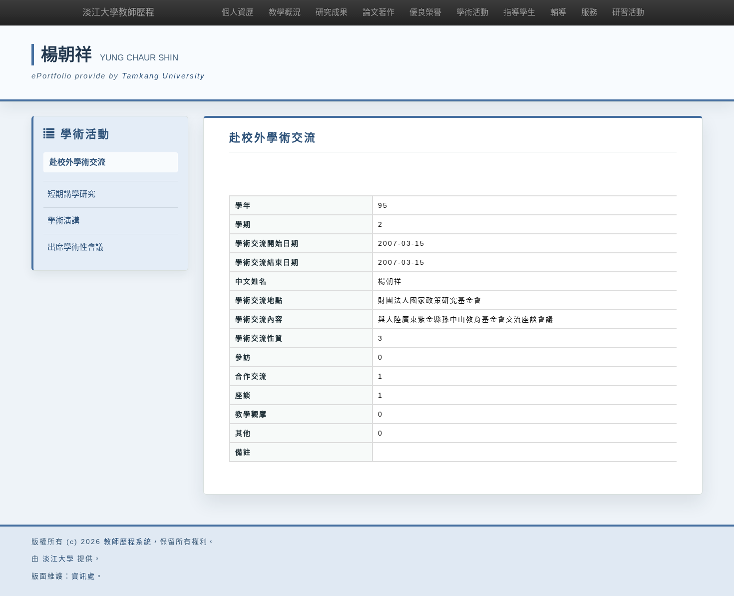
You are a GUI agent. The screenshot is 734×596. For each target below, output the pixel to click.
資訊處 (83, 576)
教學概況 (285, 12)
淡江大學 (58, 559)
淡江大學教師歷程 (118, 12)
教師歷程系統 (128, 542)
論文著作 (378, 12)
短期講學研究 (71, 194)
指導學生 (519, 12)
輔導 (558, 12)
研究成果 (332, 12)
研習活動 (628, 12)
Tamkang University (163, 75)
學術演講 (63, 220)
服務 (589, 12)
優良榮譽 (425, 12)
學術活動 (472, 12)
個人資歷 (238, 12)
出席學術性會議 (75, 247)
